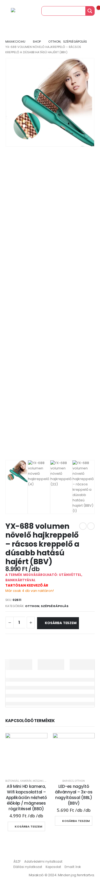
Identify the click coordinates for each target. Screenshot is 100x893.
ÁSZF (17, 861)
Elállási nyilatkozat (27, 867)
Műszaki (38, 781)
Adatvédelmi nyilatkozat (43, 861)
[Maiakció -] (21, 11)
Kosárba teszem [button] (28, 826)
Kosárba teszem (60, 622)
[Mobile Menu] (5, 10)
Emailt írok (73, 867)
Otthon (32, 606)
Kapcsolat (53, 867)
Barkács (67, 781)
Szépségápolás (55, 606)
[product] (26, 754)
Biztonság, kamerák (18, 781)
